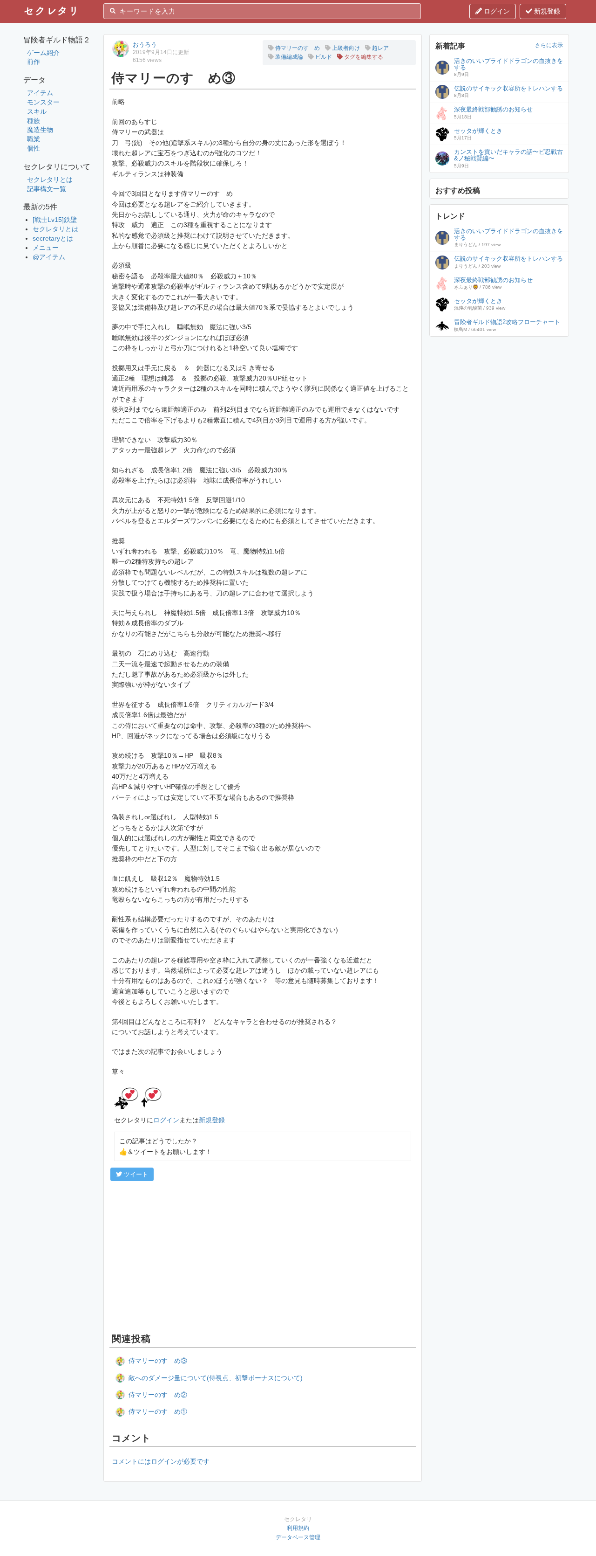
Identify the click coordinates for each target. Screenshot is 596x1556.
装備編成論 (288, 57)
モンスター (43, 102)
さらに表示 (549, 45)
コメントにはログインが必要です (161, 1461)
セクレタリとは (50, 179)
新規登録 (546, 11)
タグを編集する (363, 57)
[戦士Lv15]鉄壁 (55, 219)
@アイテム (49, 257)
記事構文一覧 (46, 189)
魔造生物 (40, 129)
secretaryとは (53, 238)
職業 (33, 139)
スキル (37, 111)
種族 (33, 120)
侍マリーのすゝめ (297, 48)
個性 (33, 148)
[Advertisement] (262, 1255)
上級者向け (345, 48)
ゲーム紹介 (43, 52)
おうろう (145, 44)
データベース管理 (298, 1537)
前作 (33, 61)
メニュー (46, 247)
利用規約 (298, 1528)
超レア (380, 48)
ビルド (323, 57)
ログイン (496, 11)
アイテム (40, 93)
